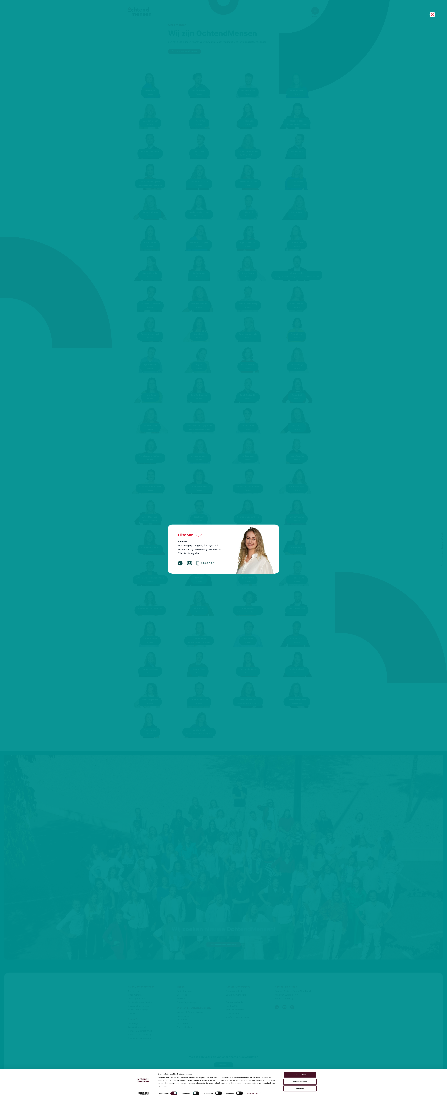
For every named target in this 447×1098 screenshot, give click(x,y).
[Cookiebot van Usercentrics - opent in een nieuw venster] (142, 1093)
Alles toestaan (300, 1075)
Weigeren (300, 1088)
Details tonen (252, 1093)
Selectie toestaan (300, 1082)
